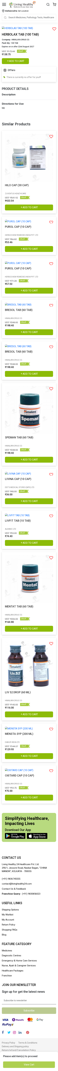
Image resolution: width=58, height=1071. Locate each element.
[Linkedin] (20, 1032)
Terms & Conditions (27, 1043)
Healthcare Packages (12, 970)
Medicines (7, 950)
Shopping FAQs (9, 929)
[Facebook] (3, 1032)
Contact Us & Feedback (14, 888)
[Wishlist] (54, 5)
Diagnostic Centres (11, 955)
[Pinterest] (27, 1032)
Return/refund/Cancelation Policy (19, 1050)
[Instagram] (14, 1032)
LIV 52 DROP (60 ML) (18, 692)
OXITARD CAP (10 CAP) (19, 775)
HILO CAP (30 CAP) (17, 185)
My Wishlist (7, 914)
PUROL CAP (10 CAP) (18, 226)
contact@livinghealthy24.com (17, 883)
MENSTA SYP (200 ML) (19, 733)
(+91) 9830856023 (31, 893)
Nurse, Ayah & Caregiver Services (19, 965)
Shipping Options (10, 909)
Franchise (7, 975)
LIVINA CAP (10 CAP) (18, 479)
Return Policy (8, 924)
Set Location (17, 11)
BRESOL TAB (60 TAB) (18, 310)
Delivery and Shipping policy (15, 1046)
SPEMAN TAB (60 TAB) (19, 437)
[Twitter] (9, 1032)
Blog (4, 934)
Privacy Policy (8, 1043)
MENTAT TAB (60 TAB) (19, 606)
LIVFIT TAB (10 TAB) (18, 520)
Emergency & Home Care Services (19, 960)
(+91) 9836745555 (11, 878)
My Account (8, 919)
